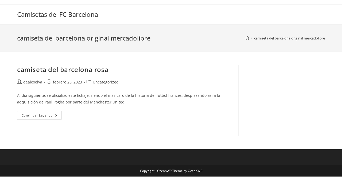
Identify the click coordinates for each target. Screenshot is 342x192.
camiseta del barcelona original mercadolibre (289, 38)
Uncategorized (106, 82)
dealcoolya (32, 82)
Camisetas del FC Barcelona (57, 14)
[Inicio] (247, 38)
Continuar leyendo (42, 116)
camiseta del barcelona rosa (62, 69)
